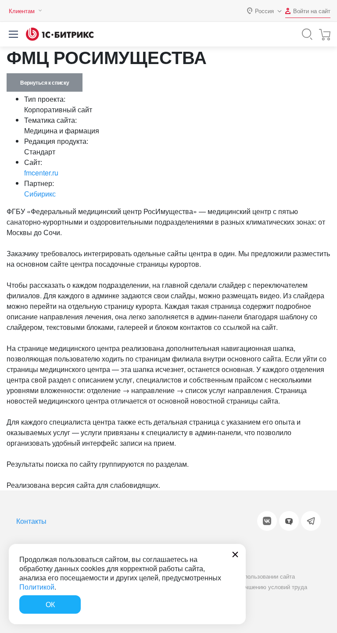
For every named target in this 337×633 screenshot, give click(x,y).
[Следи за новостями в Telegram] (311, 521)
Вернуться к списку (44, 82)
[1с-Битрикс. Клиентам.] (59, 34)
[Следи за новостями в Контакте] (267, 521)
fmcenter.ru (41, 173)
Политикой (36, 587)
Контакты (31, 521)
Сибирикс (40, 194)
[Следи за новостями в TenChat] (289, 521)
